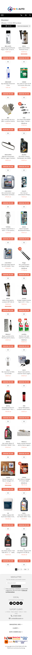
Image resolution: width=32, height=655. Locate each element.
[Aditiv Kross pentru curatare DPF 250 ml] (8, 290)
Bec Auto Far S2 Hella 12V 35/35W (8, 372)
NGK (24, 118)
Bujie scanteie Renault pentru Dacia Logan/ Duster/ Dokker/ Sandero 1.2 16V (24, 444)
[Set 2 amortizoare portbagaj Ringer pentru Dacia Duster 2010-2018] (24, 254)
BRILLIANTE (8, 46)
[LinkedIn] (17, 603)
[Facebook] (11, 603)
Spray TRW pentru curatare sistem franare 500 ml (24, 408)
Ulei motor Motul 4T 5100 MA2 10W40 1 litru (8, 444)
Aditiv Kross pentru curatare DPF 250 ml (8, 301)
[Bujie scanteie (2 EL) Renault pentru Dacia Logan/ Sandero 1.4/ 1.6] (8, 325)
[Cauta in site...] (30, 15)
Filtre (9, 26)
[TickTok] (21, 603)
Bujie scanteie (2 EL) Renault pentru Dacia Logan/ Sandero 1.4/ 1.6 (8, 337)
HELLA (8, 370)
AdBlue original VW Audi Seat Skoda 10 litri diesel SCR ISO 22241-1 (8, 516)
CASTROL (24, 334)
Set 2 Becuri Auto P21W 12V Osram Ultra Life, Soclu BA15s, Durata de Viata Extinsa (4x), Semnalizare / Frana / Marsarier (24, 84)
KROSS (24, 46)
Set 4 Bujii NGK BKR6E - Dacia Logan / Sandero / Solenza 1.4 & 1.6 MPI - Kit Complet (24, 120)
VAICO (24, 370)
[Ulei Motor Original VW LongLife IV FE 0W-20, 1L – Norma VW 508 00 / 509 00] (24, 540)
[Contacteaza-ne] (21, 15)
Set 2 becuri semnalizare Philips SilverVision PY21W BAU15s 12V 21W (24, 193)
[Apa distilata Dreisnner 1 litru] (8, 73)
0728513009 (17, 616)
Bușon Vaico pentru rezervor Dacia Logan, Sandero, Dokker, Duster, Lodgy (24, 372)
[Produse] (2, 15)
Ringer (24, 263)
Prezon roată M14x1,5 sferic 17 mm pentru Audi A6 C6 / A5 (8, 229)
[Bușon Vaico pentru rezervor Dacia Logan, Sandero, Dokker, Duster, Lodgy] (24, 361)
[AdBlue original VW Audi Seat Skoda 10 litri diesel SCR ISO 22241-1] (8, 504)
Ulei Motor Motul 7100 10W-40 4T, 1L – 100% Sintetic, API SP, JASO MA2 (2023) (8, 551)
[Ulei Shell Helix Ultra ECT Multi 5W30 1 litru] (24, 504)
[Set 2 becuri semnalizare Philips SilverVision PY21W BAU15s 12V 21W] (24, 182)
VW (8, 513)
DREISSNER (8, 82)
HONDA (24, 298)
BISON (24, 227)
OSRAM (24, 82)
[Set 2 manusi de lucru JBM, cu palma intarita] (8, 109)
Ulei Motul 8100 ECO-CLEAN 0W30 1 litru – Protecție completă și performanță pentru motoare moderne (8, 408)
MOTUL (8, 406)
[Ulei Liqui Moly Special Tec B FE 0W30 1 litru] (8, 254)
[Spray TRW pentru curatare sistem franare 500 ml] (24, 397)
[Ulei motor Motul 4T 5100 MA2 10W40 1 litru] (8, 433)
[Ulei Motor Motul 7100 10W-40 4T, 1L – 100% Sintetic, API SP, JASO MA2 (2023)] (8, 540)
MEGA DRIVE (8, 154)
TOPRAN (8, 227)
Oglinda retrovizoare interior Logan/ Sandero (8, 157)
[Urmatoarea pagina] (28, 569)
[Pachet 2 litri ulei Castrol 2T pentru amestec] (24, 325)
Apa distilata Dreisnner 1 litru (8, 84)
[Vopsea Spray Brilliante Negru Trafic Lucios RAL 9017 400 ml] (8, 37)
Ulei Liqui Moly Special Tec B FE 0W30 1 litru (8, 265)
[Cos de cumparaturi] (26, 15)
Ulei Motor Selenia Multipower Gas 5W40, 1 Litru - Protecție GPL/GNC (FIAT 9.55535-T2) (24, 157)
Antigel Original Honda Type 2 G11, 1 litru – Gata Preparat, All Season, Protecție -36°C (24, 301)
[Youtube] (14, 603)
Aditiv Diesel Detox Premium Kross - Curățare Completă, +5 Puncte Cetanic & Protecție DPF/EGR (24, 48)
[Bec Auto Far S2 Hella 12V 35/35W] (8, 361)
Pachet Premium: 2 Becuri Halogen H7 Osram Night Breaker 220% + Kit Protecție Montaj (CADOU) (8, 480)
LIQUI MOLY (8, 191)
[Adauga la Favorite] (8, 61)
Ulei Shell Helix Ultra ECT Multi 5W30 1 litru (24, 516)
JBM (8, 118)
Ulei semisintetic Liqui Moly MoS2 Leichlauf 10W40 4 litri (8, 193)
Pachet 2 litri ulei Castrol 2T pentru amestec (24, 337)
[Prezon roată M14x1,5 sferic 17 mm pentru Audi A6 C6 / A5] (8, 218)
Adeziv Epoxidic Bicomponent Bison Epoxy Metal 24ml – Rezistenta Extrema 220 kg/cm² (24, 229)
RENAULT (8, 334)
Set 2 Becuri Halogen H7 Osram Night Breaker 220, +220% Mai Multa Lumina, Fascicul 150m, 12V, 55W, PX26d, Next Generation (24, 480)
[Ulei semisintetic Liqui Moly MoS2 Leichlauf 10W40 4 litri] (8, 181)
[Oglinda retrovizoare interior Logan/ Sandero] (8, 145)
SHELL (24, 513)
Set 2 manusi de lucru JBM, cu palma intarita (8, 120)
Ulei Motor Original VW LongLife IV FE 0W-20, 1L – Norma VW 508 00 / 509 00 (24, 551)
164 (25, 569)
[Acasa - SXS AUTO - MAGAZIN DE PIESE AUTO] (16, 9)
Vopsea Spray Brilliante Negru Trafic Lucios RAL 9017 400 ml (8, 48)
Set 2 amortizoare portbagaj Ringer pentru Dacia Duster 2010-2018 (24, 265)
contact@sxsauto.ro (17, 618)
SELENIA (24, 154)
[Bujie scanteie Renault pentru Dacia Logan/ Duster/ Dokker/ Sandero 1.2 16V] (24, 433)
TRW (24, 406)
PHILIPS (24, 191)
